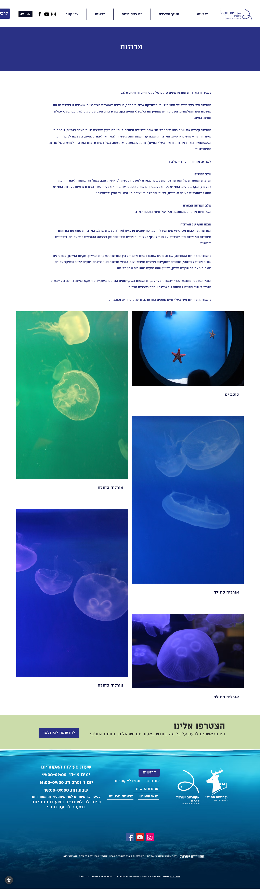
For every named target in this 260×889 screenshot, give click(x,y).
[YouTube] (47, 14)
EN (28, 14)
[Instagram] (53, 14)
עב (22, 14)
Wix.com (175, 876)
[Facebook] (40, 14)
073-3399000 (91, 856)
